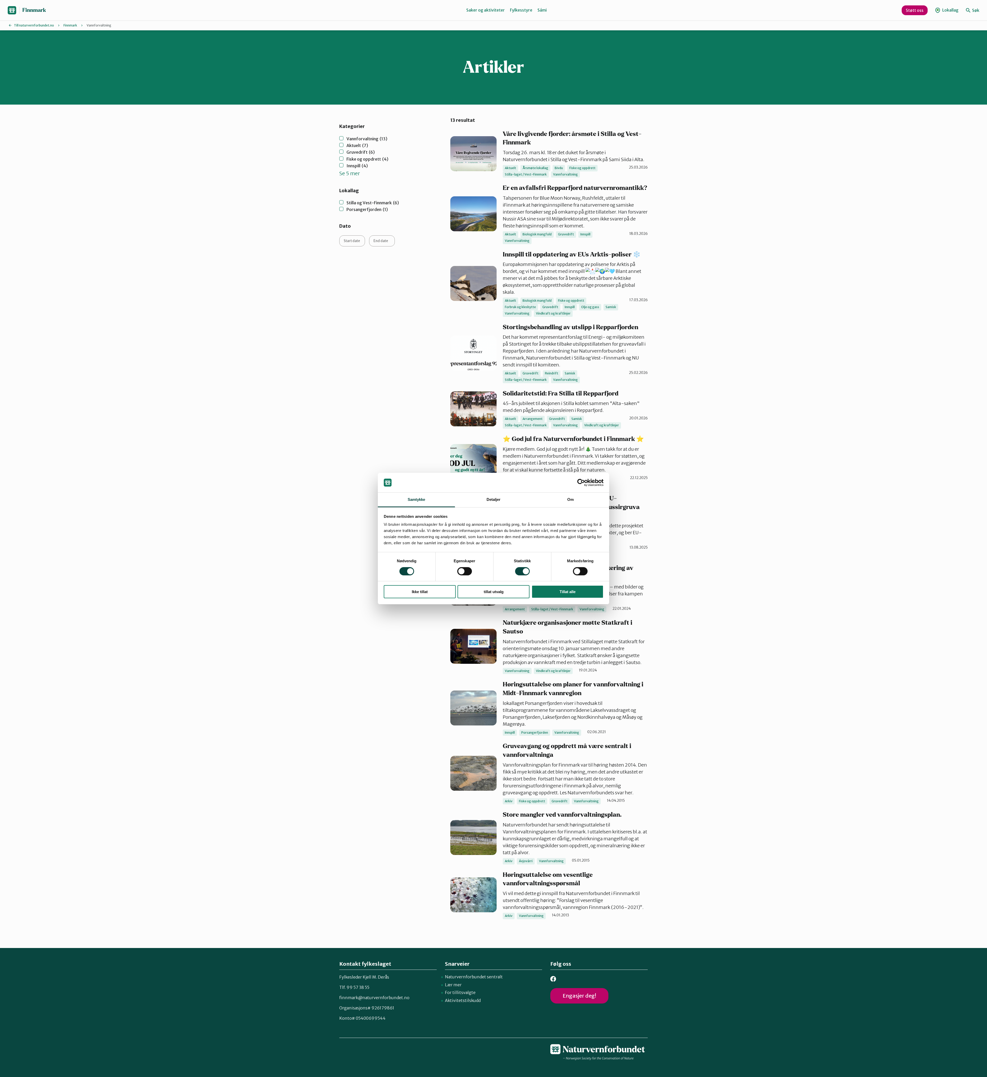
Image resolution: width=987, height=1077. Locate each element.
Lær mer (453, 984)
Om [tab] (570, 499)
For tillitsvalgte (460, 992)
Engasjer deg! (579, 995)
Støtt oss (915, 10)
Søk (975, 10)
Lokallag (950, 10)
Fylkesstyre (521, 10)
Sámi (542, 10)
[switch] (464, 571)
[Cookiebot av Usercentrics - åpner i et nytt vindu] (581, 482)
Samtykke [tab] (416, 499)
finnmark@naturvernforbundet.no (374, 997)
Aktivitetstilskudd (463, 1000)
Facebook (553, 979)
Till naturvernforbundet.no (34, 25)
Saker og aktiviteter (485, 10)
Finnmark (34, 10)
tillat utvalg (494, 592)
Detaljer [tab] (494, 499)
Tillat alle (567, 592)
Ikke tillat (420, 592)
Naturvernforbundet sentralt (474, 976)
